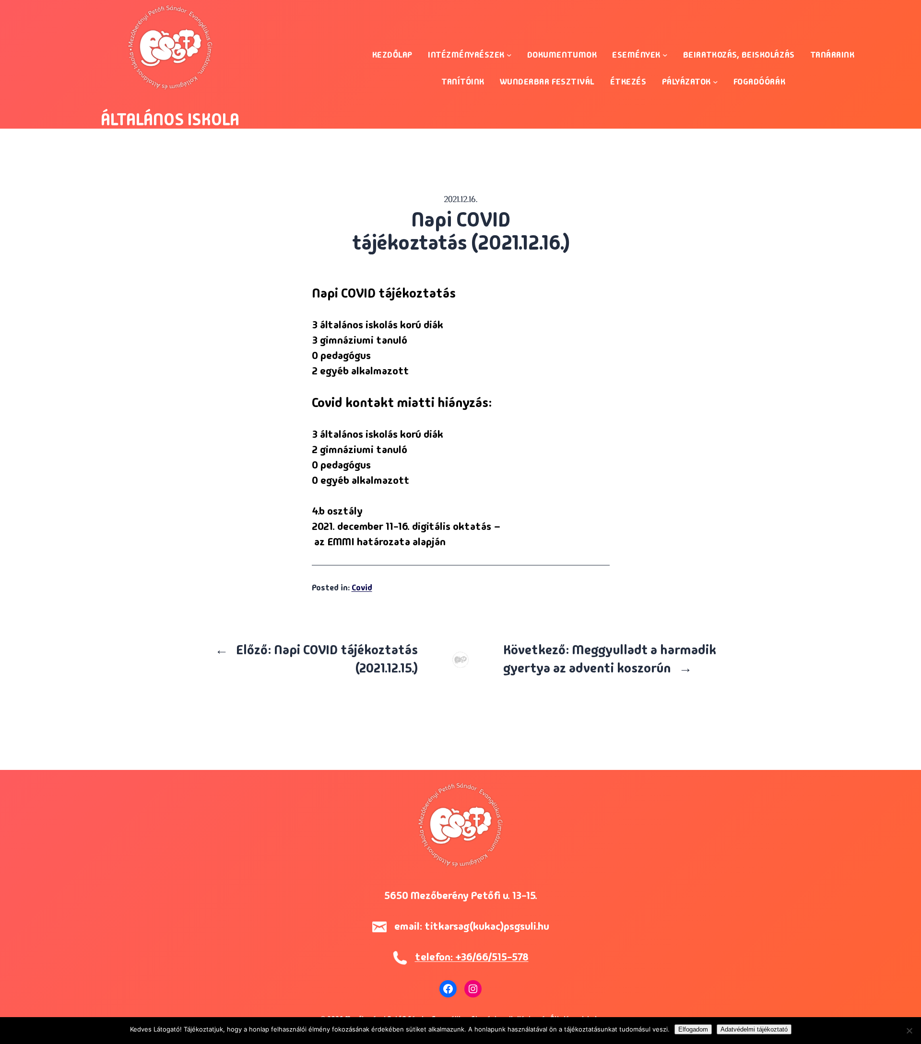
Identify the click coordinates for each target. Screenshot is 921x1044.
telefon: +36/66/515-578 (472, 957)
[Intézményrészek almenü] (509, 55)
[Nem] (909, 1030)
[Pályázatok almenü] (715, 81)
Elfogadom (693, 1029)
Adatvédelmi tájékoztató (754, 1029)
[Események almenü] (665, 55)
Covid (362, 587)
